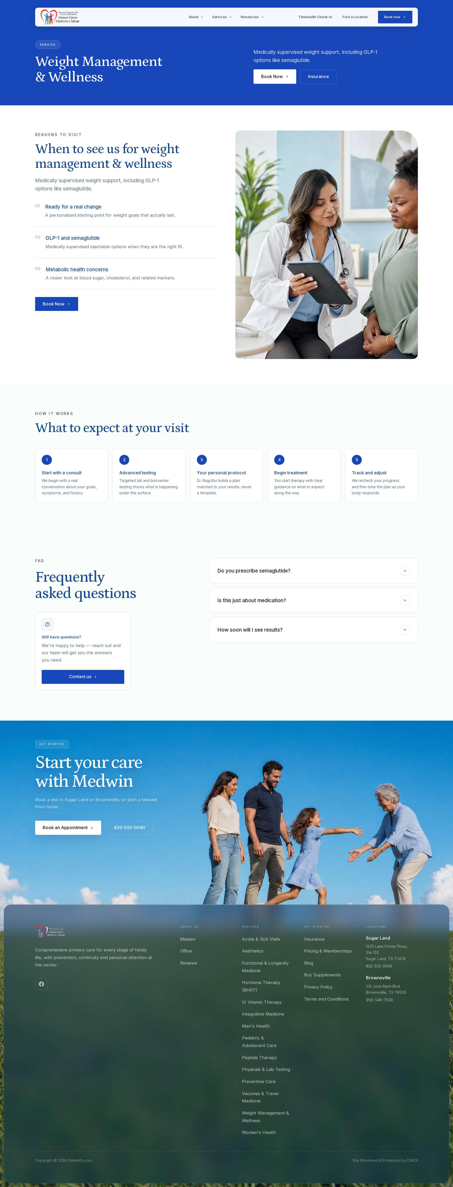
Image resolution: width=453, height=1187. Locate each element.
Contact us (80, 676)
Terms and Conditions (326, 999)
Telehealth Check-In (315, 17)
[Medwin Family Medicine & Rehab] (60, 17)
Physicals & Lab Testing (266, 1069)
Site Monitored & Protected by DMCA (385, 1160)
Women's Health (259, 1132)
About (193, 17)
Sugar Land (378, 938)
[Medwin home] (50, 932)
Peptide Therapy (259, 1057)
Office (186, 951)
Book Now (272, 76)
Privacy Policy (318, 987)
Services (219, 17)
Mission (187, 939)
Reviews (188, 963)
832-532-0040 (129, 827)
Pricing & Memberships (328, 951)
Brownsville (378, 977)
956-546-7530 (379, 1000)
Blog (308, 963)
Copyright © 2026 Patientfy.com (63, 1160)
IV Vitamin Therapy (262, 1002)
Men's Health (256, 1026)
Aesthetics (252, 951)
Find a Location (355, 17)
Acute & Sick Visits (261, 939)
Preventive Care (259, 1081)
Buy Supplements (322, 974)
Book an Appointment (65, 827)
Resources (250, 17)
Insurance (318, 76)
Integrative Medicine (263, 1014)
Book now (392, 17)
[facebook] (41, 984)
